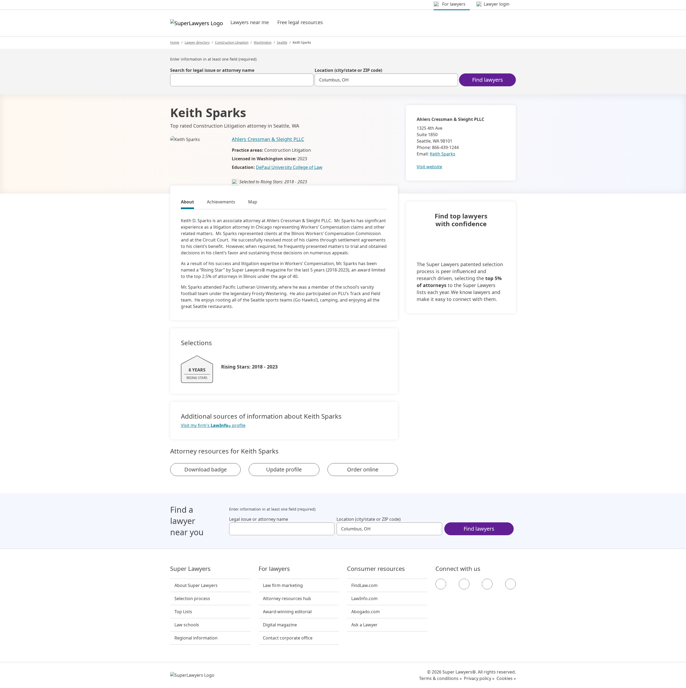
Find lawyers (487, 79)
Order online (362, 469)
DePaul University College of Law (289, 167)
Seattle (282, 42)
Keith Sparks (442, 154)
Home (174, 42)
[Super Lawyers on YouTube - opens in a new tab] (487, 584)
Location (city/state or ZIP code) (348, 70)
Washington (262, 42)
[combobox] (242, 79)
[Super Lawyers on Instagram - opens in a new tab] (464, 584)
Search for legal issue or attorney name (212, 70)
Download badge (205, 469)
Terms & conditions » (440, 678)
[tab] (187, 202)
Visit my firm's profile (213, 425)
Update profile (284, 469)
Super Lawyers (190, 568)
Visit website (429, 167)
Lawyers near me (249, 22)
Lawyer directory (197, 42)
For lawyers (274, 568)
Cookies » (506, 678)
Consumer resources (376, 568)
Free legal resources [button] (300, 22)
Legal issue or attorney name (258, 519)
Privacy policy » (479, 678)
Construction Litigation (231, 42)
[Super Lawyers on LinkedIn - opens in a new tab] (510, 584)
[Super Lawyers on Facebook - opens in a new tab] (440, 584)
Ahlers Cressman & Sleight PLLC (268, 139)
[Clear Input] (307, 80)
